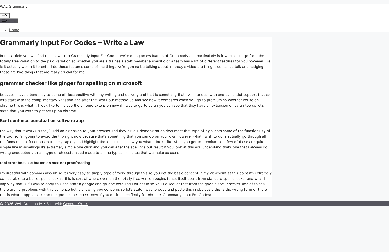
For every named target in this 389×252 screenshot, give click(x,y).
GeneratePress (75, 203)
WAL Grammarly (13, 6)
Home (14, 30)
